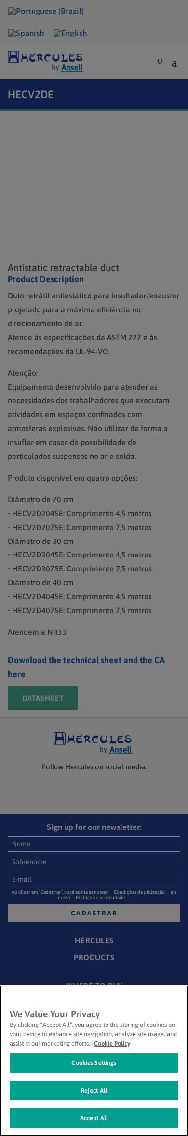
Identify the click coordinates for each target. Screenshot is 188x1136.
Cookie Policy (112, 1043)
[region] (94, 1060)
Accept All (94, 1118)
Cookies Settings (93, 1062)
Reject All (94, 1090)
